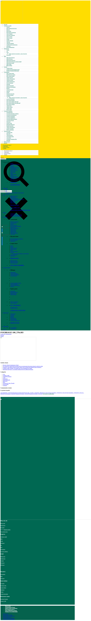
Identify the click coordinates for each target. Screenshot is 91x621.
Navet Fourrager (13, 225)
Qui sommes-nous (4, 531)
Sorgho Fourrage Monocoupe (16, 214)
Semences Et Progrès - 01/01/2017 (22, 393)
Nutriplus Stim (3, 585)
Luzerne (12, 252)
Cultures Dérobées (14, 273)
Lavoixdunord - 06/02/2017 (10, 393)
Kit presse (2, 527)
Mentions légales (7, 529)
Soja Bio (12, 316)
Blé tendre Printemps (14, 167)
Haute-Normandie (6, 379)
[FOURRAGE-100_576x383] (18, 360)
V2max (1, 592)
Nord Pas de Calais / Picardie (8, 383)
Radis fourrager (13, 293)
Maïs (5, 56)
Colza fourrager (13, 222)
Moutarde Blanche (14, 292)
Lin (6, 190)
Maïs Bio (12, 317)
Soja (8, 52)
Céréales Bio (12, 313)
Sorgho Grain (13, 213)
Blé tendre (12, 166)
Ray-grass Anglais (14, 251)
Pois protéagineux (10, 47)
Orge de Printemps (14, 169)
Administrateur (8, 334)
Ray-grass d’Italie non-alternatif (16, 238)
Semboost (2, 589)
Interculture (5, 381)
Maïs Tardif (12, 201)
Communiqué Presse (10, 607)
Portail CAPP (3, 601)
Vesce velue (12, 234)
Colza (6, 189)
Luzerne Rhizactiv (14, 254)
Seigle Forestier (13, 294)
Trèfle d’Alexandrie (14, 228)
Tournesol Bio (13, 318)
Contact (4, 148)
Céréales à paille (6, 375)
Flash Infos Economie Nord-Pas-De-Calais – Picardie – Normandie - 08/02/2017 (28, 392)
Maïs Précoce (13, 197)
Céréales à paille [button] (6, 162)
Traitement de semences (12, 44)
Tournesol (8, 55)
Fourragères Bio (13, 319)
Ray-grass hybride (14, 239)
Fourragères (5, 217)
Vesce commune (13, 302)
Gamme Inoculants (4, 594)
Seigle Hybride (13, 174)
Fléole (11, 250)
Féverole (12, 178)
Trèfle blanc (12, 255)
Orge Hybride (13, 168)
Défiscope (2, 565)
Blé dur (11, 165)
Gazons (4, 329)
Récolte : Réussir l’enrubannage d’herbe (11, 365)
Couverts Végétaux (7, 267)
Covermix (2, 583)
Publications (2, 525)
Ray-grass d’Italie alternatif (15, 226)
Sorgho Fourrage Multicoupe (12, 70)
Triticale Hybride (13, 176)
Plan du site (2, 523)
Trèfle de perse (13, 230)
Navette (11, 224)
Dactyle (11, 246)
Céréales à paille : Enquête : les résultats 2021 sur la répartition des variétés (17, 368)
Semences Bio (6, 312)
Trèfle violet (12, 241)
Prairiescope (2, 558)
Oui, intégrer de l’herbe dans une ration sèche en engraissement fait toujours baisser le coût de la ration (23, 366)
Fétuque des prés (13, 248)
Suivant (1, 336)
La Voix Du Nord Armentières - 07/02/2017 (52, 392)
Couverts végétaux (4, 551)
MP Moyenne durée (14, 261)
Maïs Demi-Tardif (13, 200)
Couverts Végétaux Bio (12, 139)
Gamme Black (3, 587)
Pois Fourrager (13, 227)
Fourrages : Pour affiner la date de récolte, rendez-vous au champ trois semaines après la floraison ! (22, 367)
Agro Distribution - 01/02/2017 (6, 392)
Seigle (11, 173)
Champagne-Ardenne (7, 376)
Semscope (2, 562)
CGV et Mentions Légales (11, 610)
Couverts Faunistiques (14, 274)
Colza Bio (12, 315)
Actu (4, 374)
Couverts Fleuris (13, 275)
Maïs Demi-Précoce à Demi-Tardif (17, 199)
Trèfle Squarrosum (14, 232)
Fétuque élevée (13, 249)
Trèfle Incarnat (13, 231)
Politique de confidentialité (11, 611)
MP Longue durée (13, 262)
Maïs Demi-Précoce (14, 198)
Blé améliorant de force (12, 28)
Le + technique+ (13, 327)
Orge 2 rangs (12, 171)
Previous (2, 335)
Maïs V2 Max (9, 65)
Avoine (11, 163)
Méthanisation (5, 326)
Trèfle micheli (13, 229)
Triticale (12, 175)
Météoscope (2, 556)
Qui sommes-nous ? (10, 609)
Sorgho (5, 67)
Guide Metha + (13, 328)
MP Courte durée (13, 260)
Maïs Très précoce (14, 196)
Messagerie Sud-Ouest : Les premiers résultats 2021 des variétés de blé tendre (18, 369)
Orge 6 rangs (12, 172)
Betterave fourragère (11, 87)
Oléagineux (5, 188)
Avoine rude (12, 291)
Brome (11, 245)
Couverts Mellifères (14, 284)
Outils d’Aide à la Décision (11, 608)
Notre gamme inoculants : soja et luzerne (18, 53)
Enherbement (13, 272)
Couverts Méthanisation (15, 285)
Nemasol (12, 286)
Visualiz (2, 560)
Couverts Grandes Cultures (15, 283)
